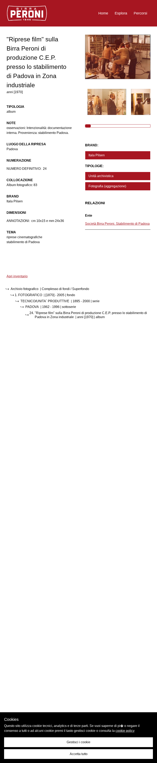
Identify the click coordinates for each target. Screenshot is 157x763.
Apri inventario (17, 276)
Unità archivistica (101, 176)
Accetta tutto (78, 754)
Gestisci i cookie (78, 742)
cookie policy (125, 730)
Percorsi (140, 13)
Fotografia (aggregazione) (107, 186)
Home (103, 13)
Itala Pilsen (97, 155)
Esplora (121, 13)
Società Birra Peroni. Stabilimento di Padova (117, 223)
